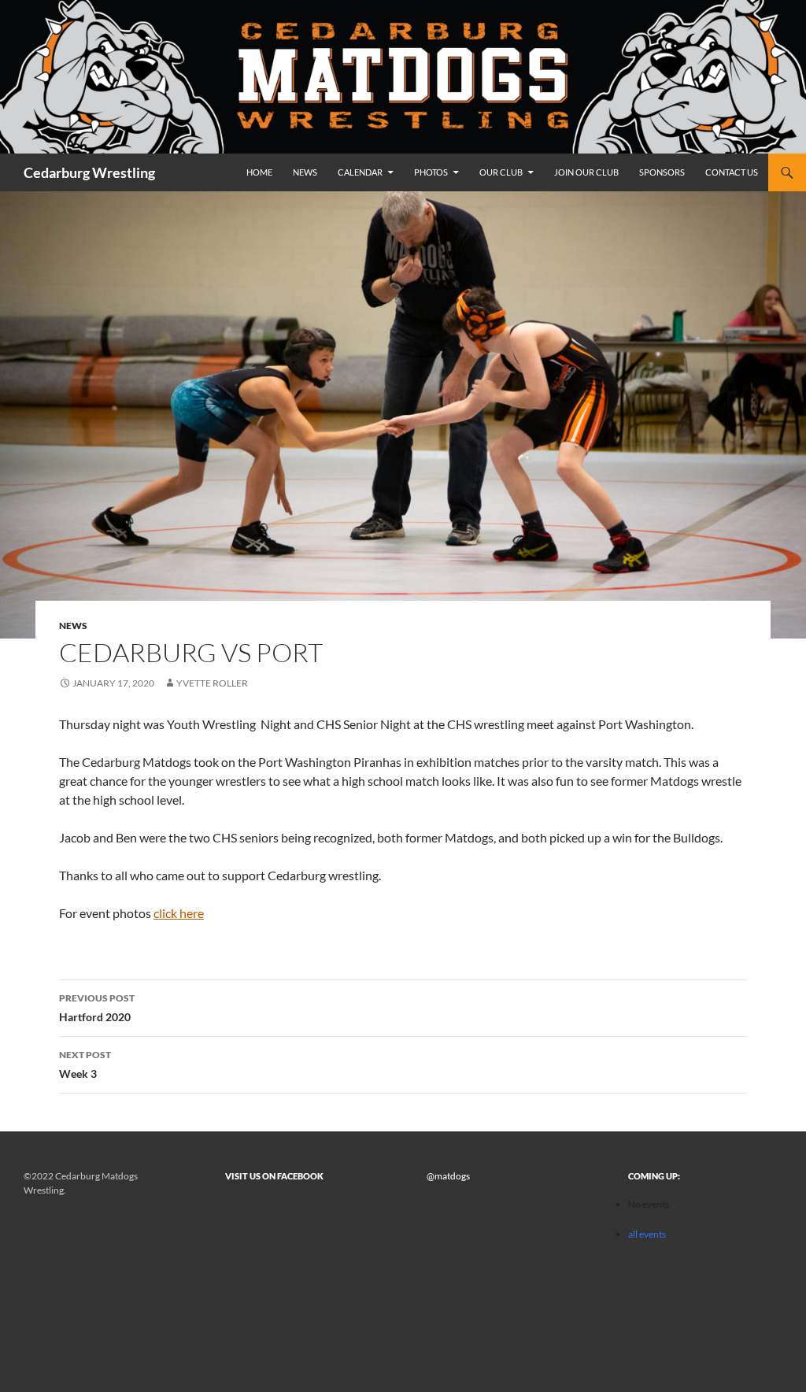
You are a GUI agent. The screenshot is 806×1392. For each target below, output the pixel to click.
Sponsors (662, 172)
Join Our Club (586, 172)
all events (647, 1234)
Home (259, 172)
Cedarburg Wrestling (89, 172)
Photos (431, 172)
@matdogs (448, 1176)
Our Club (501, 172)
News (305, 172)
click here (178, 912)
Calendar (360, 172)
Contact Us (731, 172)
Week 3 (85, 1064)
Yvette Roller (212, 683)
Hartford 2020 (97, 1008)
